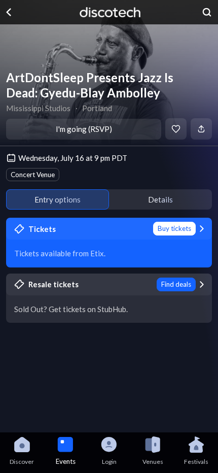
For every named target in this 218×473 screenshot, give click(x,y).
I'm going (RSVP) (84, 128)
